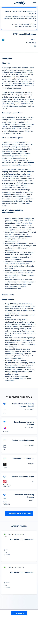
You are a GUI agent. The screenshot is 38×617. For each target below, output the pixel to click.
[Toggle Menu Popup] (34, 3)
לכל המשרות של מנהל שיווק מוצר (19, 513)
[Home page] (20, 3)
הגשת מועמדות (19, 613)
